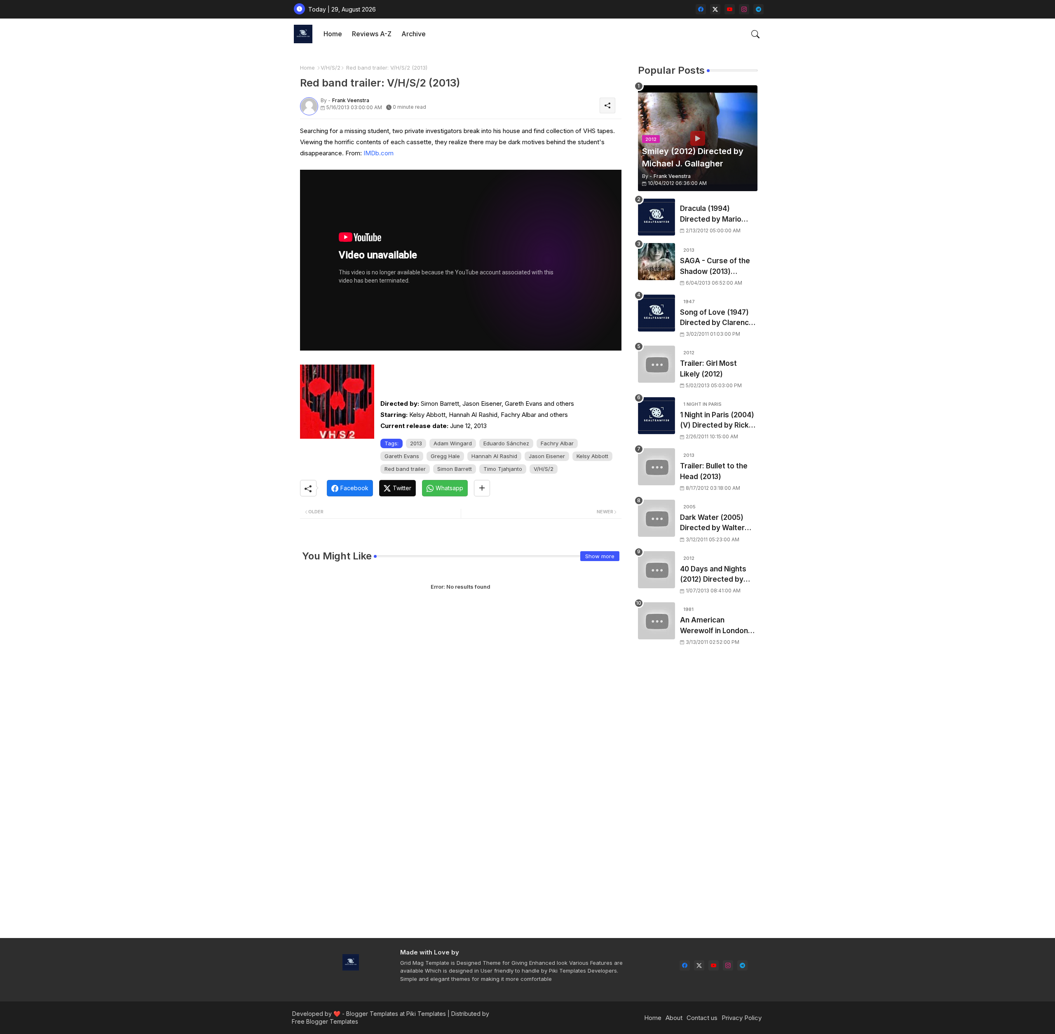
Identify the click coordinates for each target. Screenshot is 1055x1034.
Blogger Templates (372, 1013)
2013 (416, 443)
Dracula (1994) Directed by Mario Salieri (710, 214)
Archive (413, 34)
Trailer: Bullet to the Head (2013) (714, 471)
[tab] (333, 34)
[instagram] (744, 9)
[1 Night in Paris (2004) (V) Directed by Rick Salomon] (656, 415)
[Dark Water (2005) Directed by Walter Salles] (656, 518)
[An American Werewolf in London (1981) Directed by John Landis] (656, 620)
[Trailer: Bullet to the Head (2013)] (656, 466)
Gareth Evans (401, 456)
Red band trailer (405, 469)
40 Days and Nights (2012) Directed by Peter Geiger (713, 575)
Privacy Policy (742, 1018)
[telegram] (758, 9)
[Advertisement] (697, 797)
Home (333, 34)
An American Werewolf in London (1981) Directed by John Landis (714, 626)
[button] (755, 34)
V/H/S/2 (330, 67)
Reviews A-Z (372, 34)
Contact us (702, 1018)
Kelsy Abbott (592, 456)
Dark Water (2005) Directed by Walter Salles (712, 523)
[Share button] (482, 488)
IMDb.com (378, 153)
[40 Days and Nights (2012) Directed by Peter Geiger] (656, 569)
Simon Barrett (454, 469)
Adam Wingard (453, 443)
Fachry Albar (557, 443)
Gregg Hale (445, 456)
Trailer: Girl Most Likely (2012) (708, 368)
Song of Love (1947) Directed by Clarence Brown (716, 318)
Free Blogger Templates (325, 1021)
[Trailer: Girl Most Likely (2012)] (656, 364)
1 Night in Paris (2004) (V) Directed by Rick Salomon (717, 421)
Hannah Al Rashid (494, 456)
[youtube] (729, 9)
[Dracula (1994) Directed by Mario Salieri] (656, 217)
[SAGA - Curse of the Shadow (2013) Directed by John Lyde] (656, 261)
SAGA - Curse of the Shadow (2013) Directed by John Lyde (718, 267)
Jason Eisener (547, 456)
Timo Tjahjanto (502, 469)
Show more (599, 556)
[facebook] (701, 9)
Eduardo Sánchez (506, 443)
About (674, 1018)
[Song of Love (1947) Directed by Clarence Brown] (656, 313)
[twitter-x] (715, 9)
